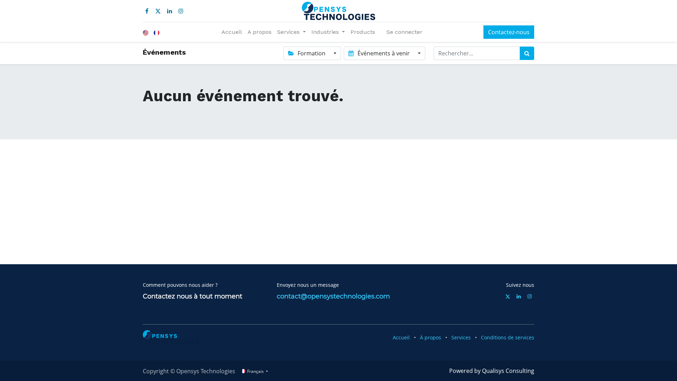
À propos (430, 337)
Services (461, 337)
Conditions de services (507, 337)
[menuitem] (232, 32)
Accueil (401, 337)
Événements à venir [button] (383, 53)
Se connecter (404, 32)
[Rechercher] (527, 53)
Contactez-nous (509, 32)
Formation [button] (311, 53)
